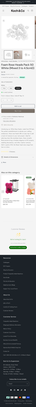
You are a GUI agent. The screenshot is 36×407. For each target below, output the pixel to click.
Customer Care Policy (9, 332)
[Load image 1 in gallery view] (8, 54)
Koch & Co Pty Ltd (12, 401)
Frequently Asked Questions (10, 321)
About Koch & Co (8, 299)
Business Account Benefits (10, 340)
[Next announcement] (33, 2)
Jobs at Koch (6, 303)
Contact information (27, 403)
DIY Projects (5, 6)
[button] (3, 10)
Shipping (3, 74)
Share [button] (4, 162)
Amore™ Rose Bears (13, 61)
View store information (9, 121)
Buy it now (18, 111)
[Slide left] (2, 55)
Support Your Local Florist (10, 289)
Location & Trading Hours (10, 307)
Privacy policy (21, 401)
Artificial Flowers (4, 61)
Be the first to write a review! (18, 247)
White (18, 88)
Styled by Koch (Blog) (9, 285)
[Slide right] (34, 55)
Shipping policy (18, 403)
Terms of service (9, 403)
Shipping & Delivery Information (12, 325)
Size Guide (6, 277)
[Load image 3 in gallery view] (27, 54)
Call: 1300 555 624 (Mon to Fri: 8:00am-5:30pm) (16, 355)
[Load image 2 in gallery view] (18, 54)
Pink (4, 88)
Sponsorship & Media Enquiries (12, 347)
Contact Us (6, 351)
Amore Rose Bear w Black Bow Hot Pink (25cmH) (11, 201)
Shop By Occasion (15, 6)
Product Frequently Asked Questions (13, 274)
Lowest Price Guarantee (9, 336)
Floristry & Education (9, 281)
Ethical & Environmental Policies (12, 344)
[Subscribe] (27, 384)
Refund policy (29, 401)
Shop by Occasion (8, 270)
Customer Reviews (8, 310)
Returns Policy (7, 329)
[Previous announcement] (3, 2)
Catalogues (25, 6)
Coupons (31, 6)
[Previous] (3, 191)
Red (11, 88)
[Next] (33, 191)
